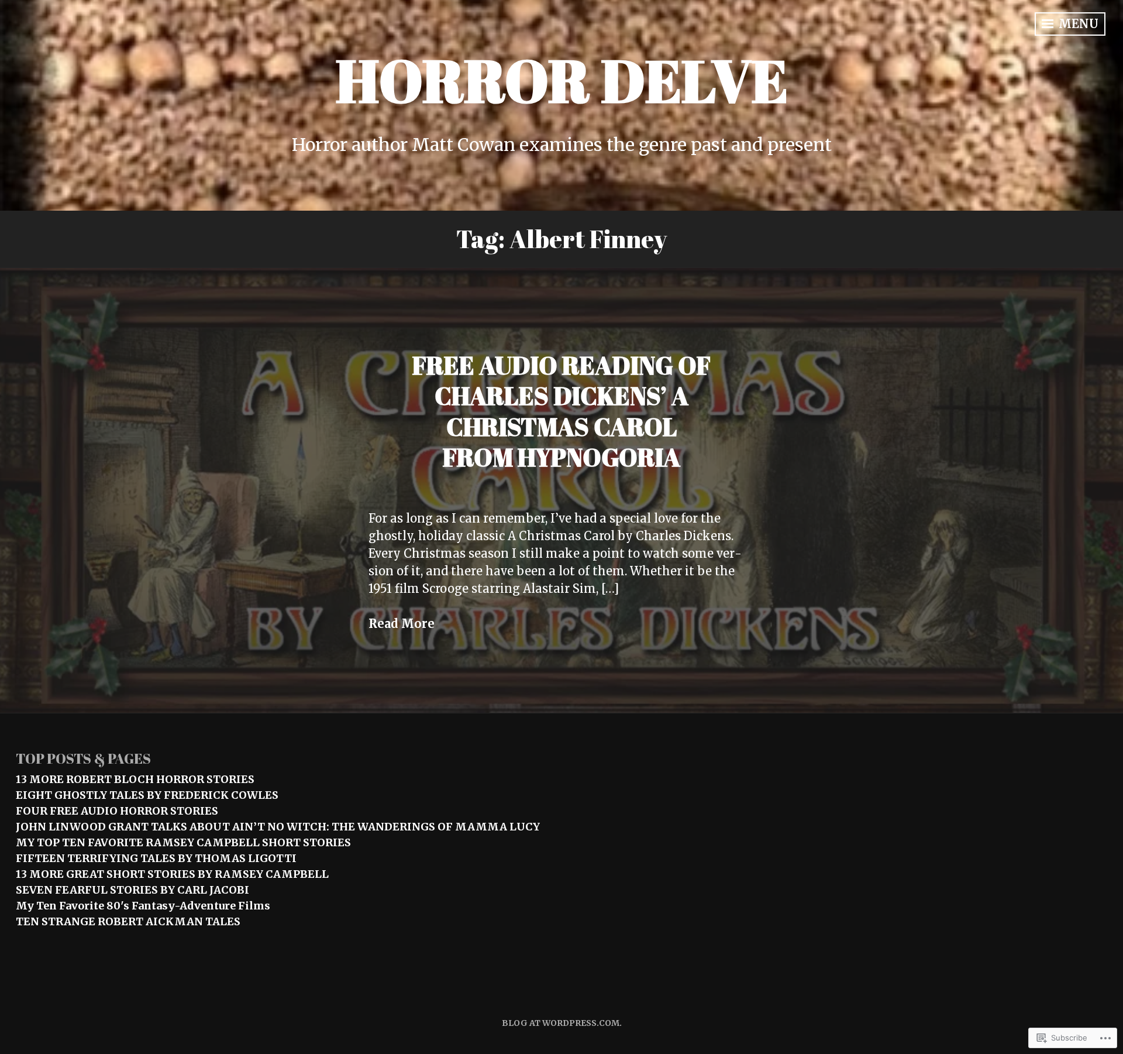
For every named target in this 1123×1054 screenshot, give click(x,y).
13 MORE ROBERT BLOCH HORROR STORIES (135, 779)
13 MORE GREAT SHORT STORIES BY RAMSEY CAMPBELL (172, 874)
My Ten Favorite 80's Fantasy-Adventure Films (143, 905)
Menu (1077, 23)
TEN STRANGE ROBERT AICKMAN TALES (128, 921)
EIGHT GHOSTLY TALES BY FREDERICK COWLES (147, 795)
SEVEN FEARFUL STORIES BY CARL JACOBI (132, 890)
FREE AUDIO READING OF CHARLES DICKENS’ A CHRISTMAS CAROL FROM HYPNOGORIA (561, 411)
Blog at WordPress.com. (562, 1023)
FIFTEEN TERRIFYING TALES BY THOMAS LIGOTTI (156, 858)
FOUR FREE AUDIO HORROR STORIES (117, 811)
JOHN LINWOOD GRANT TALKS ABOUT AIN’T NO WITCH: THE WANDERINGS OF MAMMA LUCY (278, 826)
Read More (401, 623)
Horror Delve (562, 79)
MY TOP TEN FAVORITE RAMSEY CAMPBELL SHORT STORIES (183, 842)
